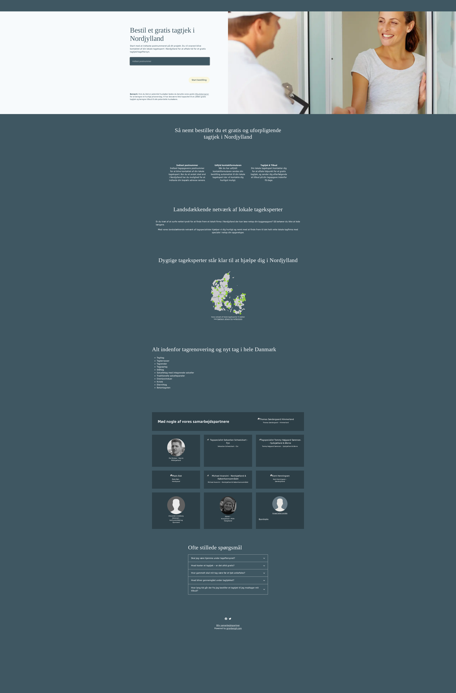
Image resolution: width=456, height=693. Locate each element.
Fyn (231, 319)
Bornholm (238, 319)
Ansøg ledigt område (279, 513)
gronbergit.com (234, 628)
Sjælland (220, 319)
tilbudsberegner (202, 94)
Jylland (227, 319)
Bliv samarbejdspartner (228, 625)
